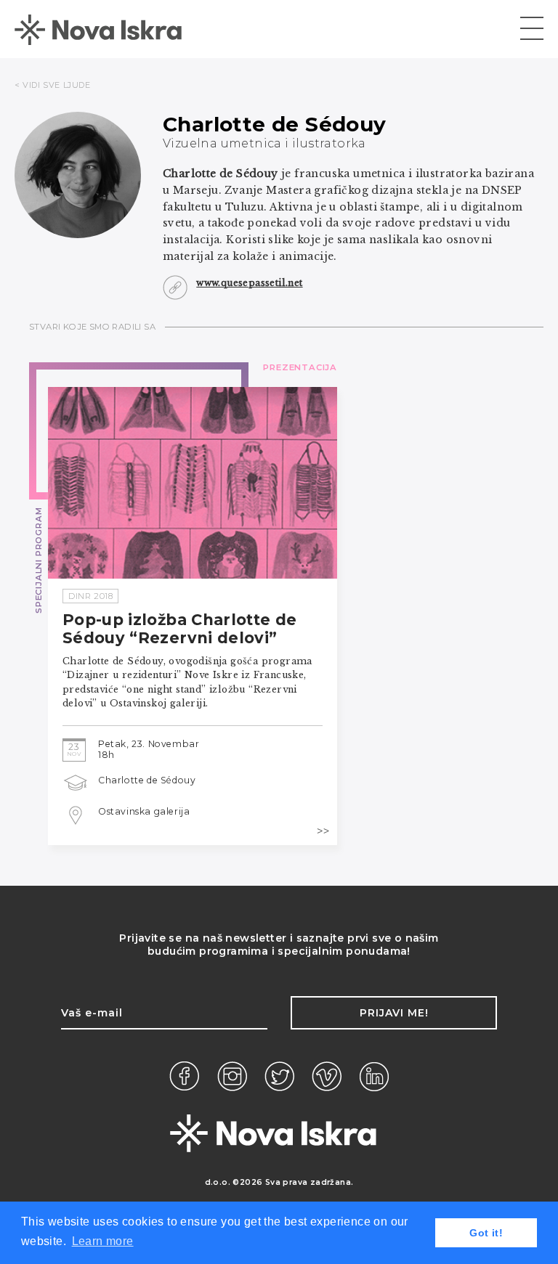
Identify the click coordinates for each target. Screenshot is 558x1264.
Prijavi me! (394, 1012)
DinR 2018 (90, 596)
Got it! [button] (486, 1233)
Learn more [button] (103, 1241)
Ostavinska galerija (144, 811)
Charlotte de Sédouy (146, 780)
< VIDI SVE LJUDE (53, 85)
